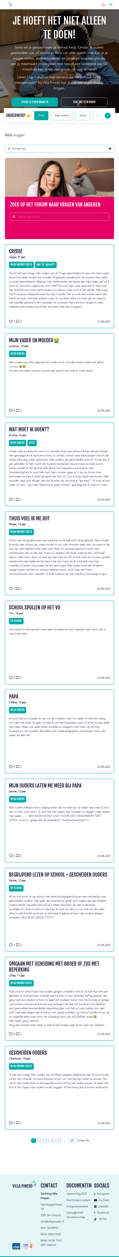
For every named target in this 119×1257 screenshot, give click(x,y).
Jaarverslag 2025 (76, 1193)
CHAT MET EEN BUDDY (84, 102)
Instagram (103, 1193)
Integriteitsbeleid (77, 1206)
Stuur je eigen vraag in (34, 102)
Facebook (103, 1212)
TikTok (102, 1219)
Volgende (83, 1140)
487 (72, 1141)
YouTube (103, 1200)
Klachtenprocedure (78, 1200)
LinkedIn (103, 1206)
